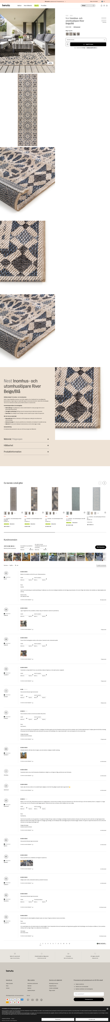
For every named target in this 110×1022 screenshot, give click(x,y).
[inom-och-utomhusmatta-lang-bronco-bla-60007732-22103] (88, 513)
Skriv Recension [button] (101, 547)
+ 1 (14, 513)
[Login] (104, 6)
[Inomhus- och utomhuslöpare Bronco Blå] (96, 499)
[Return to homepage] (6, 5)
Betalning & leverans (53, 983)
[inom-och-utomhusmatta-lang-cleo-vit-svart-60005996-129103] (71, 513)
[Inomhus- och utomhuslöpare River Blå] (34, 499)
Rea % (36, 5)
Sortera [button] (6, 565)
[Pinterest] (28, 1000)
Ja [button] (32, 599)
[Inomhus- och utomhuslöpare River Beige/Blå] (70, 34)
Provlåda (43, 5)
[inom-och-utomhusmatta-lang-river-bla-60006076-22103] (8, 513)
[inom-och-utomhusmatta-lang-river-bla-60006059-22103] (12, 513)
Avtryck (7, 988)
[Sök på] (93, 5)
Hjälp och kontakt (94, 1)
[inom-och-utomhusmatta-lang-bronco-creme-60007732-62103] (92, 513)
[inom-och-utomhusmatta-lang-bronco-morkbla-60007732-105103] (95, 513)
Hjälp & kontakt (9, 983)
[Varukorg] (107, 6)
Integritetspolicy (52, 985)
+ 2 (98, 513)
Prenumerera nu (89, 999)
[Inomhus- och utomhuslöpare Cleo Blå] (75, 499)
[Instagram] (37, 1000)
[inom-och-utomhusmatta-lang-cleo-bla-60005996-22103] (67, 513)
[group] (12, 546)
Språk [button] (11, 565)
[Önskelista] (101, 6)
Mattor (20, 5)
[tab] (101, 566)
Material (29, 988)
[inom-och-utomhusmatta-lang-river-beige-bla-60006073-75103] (5, 513)
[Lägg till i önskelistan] (67, 44)
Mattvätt (29, 985)
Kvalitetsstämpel (31, 990)
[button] (8, 557)
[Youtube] (32, 1000)
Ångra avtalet (52, 990)
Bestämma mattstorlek (33, 983)
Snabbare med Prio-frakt (91, 47)
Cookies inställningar (53, 988)
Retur (7, 985)
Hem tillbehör (28, 5)
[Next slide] (104, 483)
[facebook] (41, 1000)
